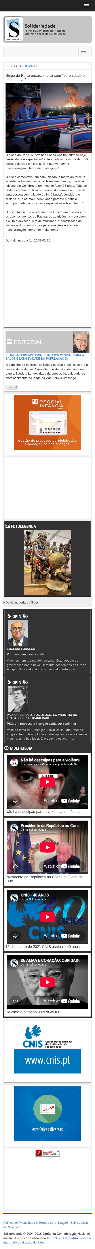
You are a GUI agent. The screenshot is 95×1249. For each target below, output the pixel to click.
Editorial (12, 387)
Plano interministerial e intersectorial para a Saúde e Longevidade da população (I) (45, 357)
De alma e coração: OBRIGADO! (33, 1012)
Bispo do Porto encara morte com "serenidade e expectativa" (45, 77)
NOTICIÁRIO (28, 66)
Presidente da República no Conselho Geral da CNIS (44, 879)
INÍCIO (10, 66)
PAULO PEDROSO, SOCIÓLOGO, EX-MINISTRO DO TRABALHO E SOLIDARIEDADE (42, 716)
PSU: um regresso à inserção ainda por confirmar (41, 723)
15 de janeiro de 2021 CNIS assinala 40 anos (43, 947)
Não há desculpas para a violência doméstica (43, 812)
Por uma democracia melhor (27, 654)
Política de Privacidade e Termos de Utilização (35, 1222)
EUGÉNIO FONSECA (21, 649)
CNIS (56, 1238)
